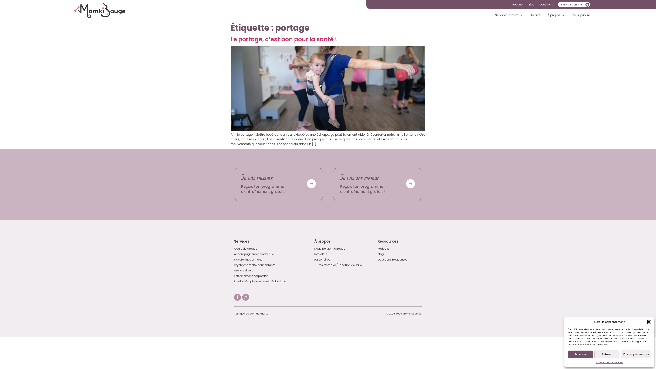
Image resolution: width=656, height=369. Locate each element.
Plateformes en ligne (248, 259)
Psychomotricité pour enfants (254, 265)
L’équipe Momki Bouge (329, 248)
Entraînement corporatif (251, 276)
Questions (546, 4)
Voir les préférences (636, 354)
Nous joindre (581, 15)
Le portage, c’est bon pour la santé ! (284, 39)
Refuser (607, 354)
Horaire (535, 15)
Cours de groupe (245, 248)
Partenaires (322, 259)
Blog (531, 4)
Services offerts (507, 15)
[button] (649, 322)
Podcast (517, 4)
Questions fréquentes (392, 259)
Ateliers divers (243, 270)
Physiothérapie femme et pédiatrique (260, 281)
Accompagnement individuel (254, 254)
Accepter (580, 354)
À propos (554, 15)
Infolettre (320, 254)
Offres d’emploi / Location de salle (338, 265)
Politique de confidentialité (609, 362)
